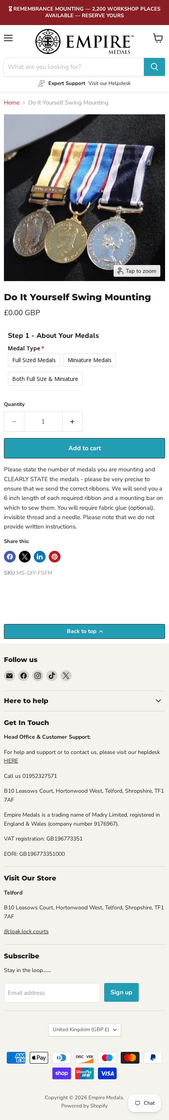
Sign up (121, 992)
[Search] (154, 67)
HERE (11, 761)
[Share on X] (25, 557)
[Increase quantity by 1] (72, 421)
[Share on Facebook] (10, 557)
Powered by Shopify (84, 1105)
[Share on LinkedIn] (40, 557)
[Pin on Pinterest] (55, 557)
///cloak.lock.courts (26, 931)
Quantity (14, 405)
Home (12, 102)
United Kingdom (81, 1029)
